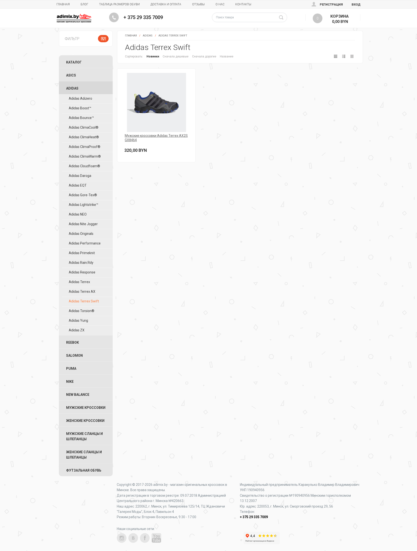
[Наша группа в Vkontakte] (133, 538)
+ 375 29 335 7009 (143, 17)
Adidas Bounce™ (81, 118)
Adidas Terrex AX (82, 291)
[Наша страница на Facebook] (145, 538)
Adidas (148, 35)
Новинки (152, 56)
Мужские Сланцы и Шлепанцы (84, 436)
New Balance (77, 395)
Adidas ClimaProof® (84, 147)
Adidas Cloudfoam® (84, 166)
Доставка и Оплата (166, 4)
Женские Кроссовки (85, 421)
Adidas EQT (78, 185)
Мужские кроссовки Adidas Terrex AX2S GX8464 (156, 138)
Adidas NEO (78, 214)
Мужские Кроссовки (85, 408)
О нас (219, 4)
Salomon (74, 355)
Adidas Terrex (79, 282)
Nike (70, 382)
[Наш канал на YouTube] (156, 538)
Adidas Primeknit (82, 253)
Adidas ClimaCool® (83, 127)
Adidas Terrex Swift (173, 35)
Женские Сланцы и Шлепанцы (84, 454)
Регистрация (331, 4)
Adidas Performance (85, 243)
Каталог (74, 62)
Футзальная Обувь (83, 470)
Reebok (72, 342)
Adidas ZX (76, 330)
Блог (84, 4)
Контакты (243, 4)
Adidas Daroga (80, 176)
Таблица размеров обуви (119, 4)
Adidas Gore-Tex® (83, 195)
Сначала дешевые (175, 56)
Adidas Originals (81, 234)
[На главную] (73, 18)
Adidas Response (82, 272)
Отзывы (198, 4)
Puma (71, 368)
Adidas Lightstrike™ (83, 205)
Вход (356, 4)
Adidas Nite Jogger (83, 224)
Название (226, 56)
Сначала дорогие (204, 56)
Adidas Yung (78, 320)
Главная (63, 4)
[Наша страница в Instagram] (121, 538)
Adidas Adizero (80, 98)
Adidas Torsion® (81, 311)
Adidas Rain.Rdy (81, 263)
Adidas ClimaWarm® (85, 156)
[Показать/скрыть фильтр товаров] (103, 38)
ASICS (71, 75)
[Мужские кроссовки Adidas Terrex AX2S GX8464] (156, 102)
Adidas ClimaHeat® (84, 137)
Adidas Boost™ (80, 108)
